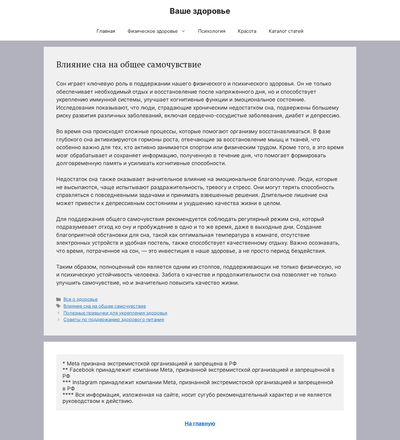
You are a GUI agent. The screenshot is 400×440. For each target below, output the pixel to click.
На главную (200, 423)
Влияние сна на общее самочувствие (104, 306)
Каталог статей (286, 31)
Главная (106, 31)
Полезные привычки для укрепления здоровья (115, 312)
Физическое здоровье (153, 31)
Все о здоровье (80, 299)
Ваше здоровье (200, 11)
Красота (247, 31)
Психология (211, 31)
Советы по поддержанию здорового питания (113, 319)
